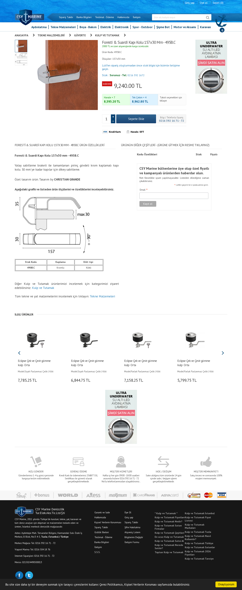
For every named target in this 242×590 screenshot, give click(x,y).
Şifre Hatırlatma (132, 527)
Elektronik (122, 27)
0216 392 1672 (136, 75)
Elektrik (105, 27)
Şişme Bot (163, 27)
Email (144, 190)
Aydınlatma (39, 27)
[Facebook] (19, 575)
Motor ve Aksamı (185, 27)
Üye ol (203, 2)
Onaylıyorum (226, 584)
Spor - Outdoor (143, 27)
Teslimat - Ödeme (104, 17)
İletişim (136, 17)
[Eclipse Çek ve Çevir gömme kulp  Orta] (35, 340)
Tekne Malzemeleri (63, 27)
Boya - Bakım (88, 27)
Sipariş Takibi (66, 17)
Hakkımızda (123, 17)
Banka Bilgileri (84, 17)
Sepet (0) (218, 2)
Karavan (205, 27)
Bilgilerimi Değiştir (134, 537)
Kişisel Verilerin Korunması (107, 522)
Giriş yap (190, 2)
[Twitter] (28, 575)
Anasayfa (21, 35)
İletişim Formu (132, 542)
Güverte (80, 35)
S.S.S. (97, 552)
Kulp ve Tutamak (107, 35)
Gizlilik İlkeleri (101, 532)
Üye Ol (128, 512)
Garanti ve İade (102, 512)
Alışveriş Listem (132, 532)
